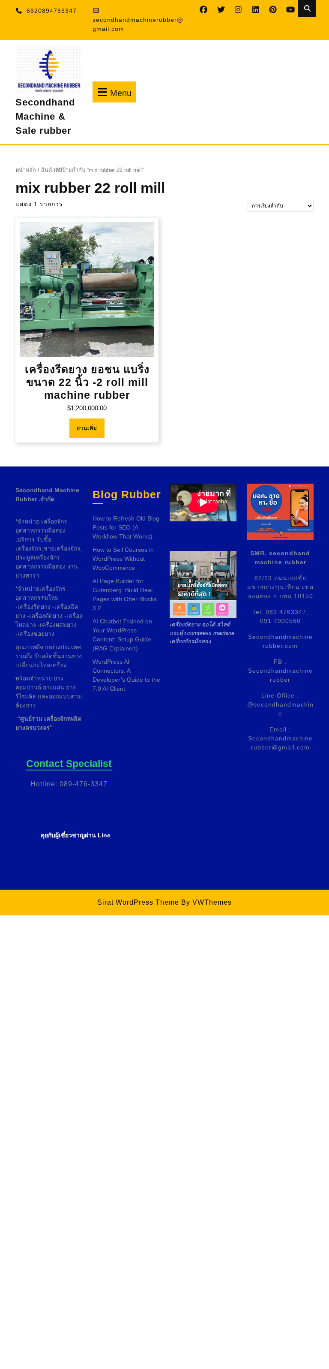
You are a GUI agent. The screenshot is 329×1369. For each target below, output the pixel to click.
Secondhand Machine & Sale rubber (45, 116)
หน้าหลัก (25, 170)
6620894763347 (52, 10)
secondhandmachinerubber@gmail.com (138, 24)
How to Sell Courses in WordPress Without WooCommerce (123, 558)
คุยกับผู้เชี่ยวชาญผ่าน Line (76, 835)
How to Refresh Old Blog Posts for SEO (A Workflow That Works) (126, 527)
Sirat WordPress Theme (138, 902)
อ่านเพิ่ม (87, 428)
